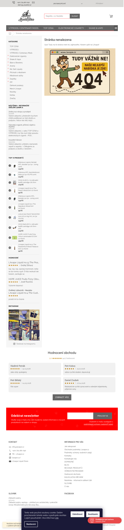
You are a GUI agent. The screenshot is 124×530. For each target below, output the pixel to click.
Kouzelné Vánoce (15, 140)
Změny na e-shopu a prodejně (20, 112)
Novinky (13, 92)
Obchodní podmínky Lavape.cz (76, 450)
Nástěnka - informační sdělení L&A (78, 480)
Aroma (12, 66)
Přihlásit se (102, 416)
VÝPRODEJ (14, 50)
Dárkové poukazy (16, 85)
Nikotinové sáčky (16, 76)
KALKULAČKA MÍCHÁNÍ (73, 477)
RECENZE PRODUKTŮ (73, 468)
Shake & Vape (15, 59)
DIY (11, 82)
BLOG (66, 465)
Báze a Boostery (16, 63)
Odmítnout (77, 514)
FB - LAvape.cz (18, 454)
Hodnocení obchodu (62, 353)
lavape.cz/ (16, 458)
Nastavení (31, 524)
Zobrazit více (62, 397)
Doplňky (13, 79)
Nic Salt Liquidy (16, 69)
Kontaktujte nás (70, 459)
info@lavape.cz (18, 447)
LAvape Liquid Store (20, 461)
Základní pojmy (15, 498)
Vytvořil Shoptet (109, 525)
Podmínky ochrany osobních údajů (78, 453)
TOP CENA (14, 46)
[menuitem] (23, 28)
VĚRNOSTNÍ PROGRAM (73, 471)
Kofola (12, 95)
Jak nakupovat (59, 3)
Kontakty (67, 456)
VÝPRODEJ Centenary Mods (21, 53)
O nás (66, 486)
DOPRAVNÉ (69, 462)
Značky (13, 98)
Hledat (75, 16)
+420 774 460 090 (19, 450)
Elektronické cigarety (18, 56)
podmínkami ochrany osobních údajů (98, 424)
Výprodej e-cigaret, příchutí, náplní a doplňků (22, 126)
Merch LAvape (15, 89)
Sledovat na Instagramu (25, 344)
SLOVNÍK (68, 483)
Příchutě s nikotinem (18, 72)
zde (56, 518)
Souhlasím (93, 514)
